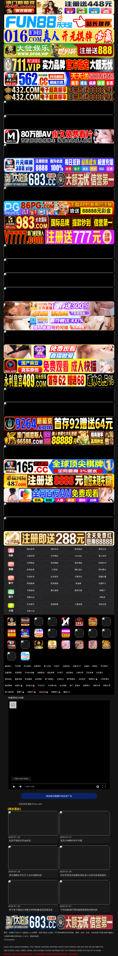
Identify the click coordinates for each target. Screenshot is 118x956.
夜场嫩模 (28, 679)
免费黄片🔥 (55, 692)
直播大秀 (106, 685)
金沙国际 (63, 685)
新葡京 (95, 666)
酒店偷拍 (69, 672)
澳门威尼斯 (9, 692)
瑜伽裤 (78, 583)
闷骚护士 (102, 583)
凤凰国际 (18, 672)
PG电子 (57, 666)
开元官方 (41, 685)
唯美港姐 (78, 562)
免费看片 (86, 685)
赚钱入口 (67, 692)
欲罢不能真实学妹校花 (20, 840)
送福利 (86, 666)
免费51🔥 (19, 685)
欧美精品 (78, 549)
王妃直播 (89, 672)
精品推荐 (30, 549)
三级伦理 (30, 555)
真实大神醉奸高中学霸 (71, 840)
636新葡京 (105, 679)
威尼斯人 (8, 666)
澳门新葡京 (49, 679)
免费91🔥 (20, 692)
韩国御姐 (54, 562)
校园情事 (54, 604)
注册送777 (77, 666)
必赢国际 (8, 672)
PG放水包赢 (29, 672)
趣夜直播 (18, 679)
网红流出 (78, 569)
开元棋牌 (27, 666)
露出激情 (54, 590)
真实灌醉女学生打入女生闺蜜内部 (25, 875)
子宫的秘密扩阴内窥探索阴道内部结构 (79, 909)
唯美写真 (78, 590)
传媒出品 (30, 597)
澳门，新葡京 (75, 685)
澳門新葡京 (71, 679)
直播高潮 (40, 672)
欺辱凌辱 (30, 569)
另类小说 (30, 611)
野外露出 (102, 569)
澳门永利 (47, 666)
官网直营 (37, 666)
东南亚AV (102, 562)
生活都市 (30, 604)
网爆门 (102, 590)
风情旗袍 (30, 583)
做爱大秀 (96, 685)
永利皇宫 (82, 679)
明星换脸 (54, 583)
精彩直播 (50, 672)
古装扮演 (30, 576)
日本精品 (54, 555)
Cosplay (78, 555)
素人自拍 (102, 555)
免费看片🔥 (93, 679)
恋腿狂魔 (102, 576)
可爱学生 (78, 576)
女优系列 (54, 576)
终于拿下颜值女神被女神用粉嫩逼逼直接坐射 (31, 909)
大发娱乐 (60, 679)
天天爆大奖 (52, 685)
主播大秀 (79, 672)
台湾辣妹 (30, 562)
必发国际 (38, 679)
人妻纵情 (78, 604)
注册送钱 (66, 666)
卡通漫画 (30, 590)
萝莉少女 (102, 549)
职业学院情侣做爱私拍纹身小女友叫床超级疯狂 (83, 875)
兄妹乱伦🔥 (43, 692)
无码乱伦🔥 (30, 685)
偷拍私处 (8, 679)
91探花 (54, 569)
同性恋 (102, 597)
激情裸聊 (8, 685)
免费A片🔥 (31, 692)
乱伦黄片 (99, 672)
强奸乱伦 (54, 549)
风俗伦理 (102, 604)
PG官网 (18, 666)
